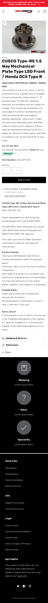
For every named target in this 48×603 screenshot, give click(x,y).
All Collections (11, 474)
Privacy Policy (12, 525)
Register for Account (14, 503)
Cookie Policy (11, 538)
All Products (10, 468)
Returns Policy (12, 550)
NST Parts (20, 598)
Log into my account (14, 509)
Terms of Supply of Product (17, 544)
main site (22, 576)
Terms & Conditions (14, 480)
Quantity (5, 165)
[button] (3, 12)
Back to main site (13, 486)
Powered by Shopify (30, 598)
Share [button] (8, 352)
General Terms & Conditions (18, 531)
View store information (15, 196)
